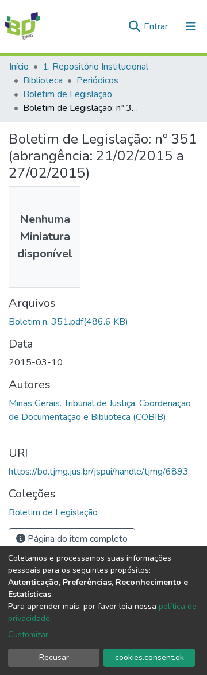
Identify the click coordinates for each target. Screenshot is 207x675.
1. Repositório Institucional (95, 66)
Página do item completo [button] (76, 539)
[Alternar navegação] (191, 26)
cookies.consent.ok (149, 657)
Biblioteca (43, 80)
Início (19, 66)
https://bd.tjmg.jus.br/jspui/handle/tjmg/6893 (99, 471)
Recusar (54, 657)
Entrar (157, 26)
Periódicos (97, 80)
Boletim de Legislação (67, 94)
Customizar (28, 634)
